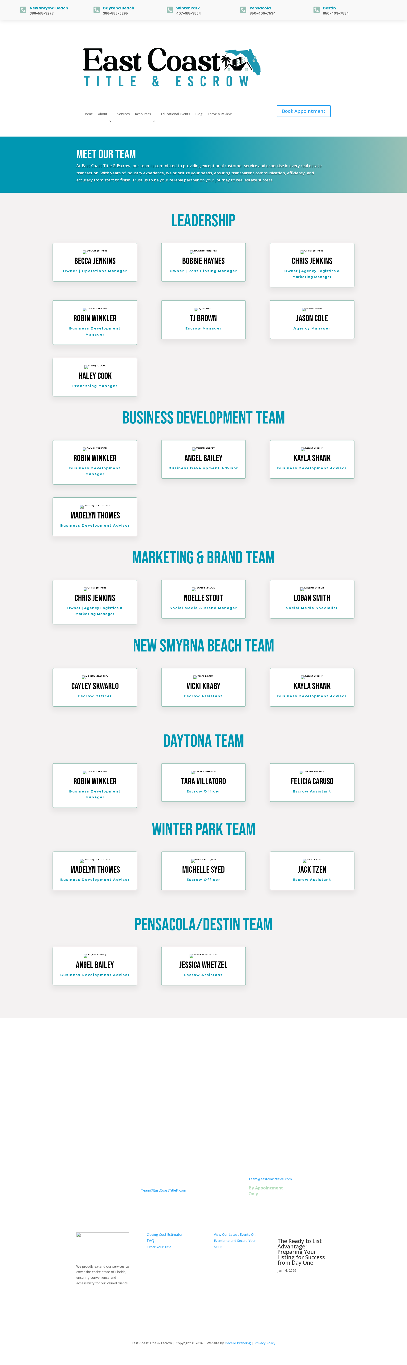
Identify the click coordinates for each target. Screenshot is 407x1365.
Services (123, 114)
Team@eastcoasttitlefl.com (270, 1179)
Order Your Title (159, 1247)
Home (88, 114)
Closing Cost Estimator (165, 1234)
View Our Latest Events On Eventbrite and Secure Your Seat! (235, 1240)
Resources (143, 114)
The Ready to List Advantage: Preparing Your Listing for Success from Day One (301, 1251)
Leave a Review (220, 114)
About (102, 114)
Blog (199, 114)
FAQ (150, 1240)
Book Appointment (304, 111)
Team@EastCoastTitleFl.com (163, 1190)
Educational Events (175, 114)
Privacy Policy (265, 1343)
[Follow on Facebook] (327, 43)
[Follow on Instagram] (317, 43)
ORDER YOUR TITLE (203, 1076)
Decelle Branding (238, 1343)
